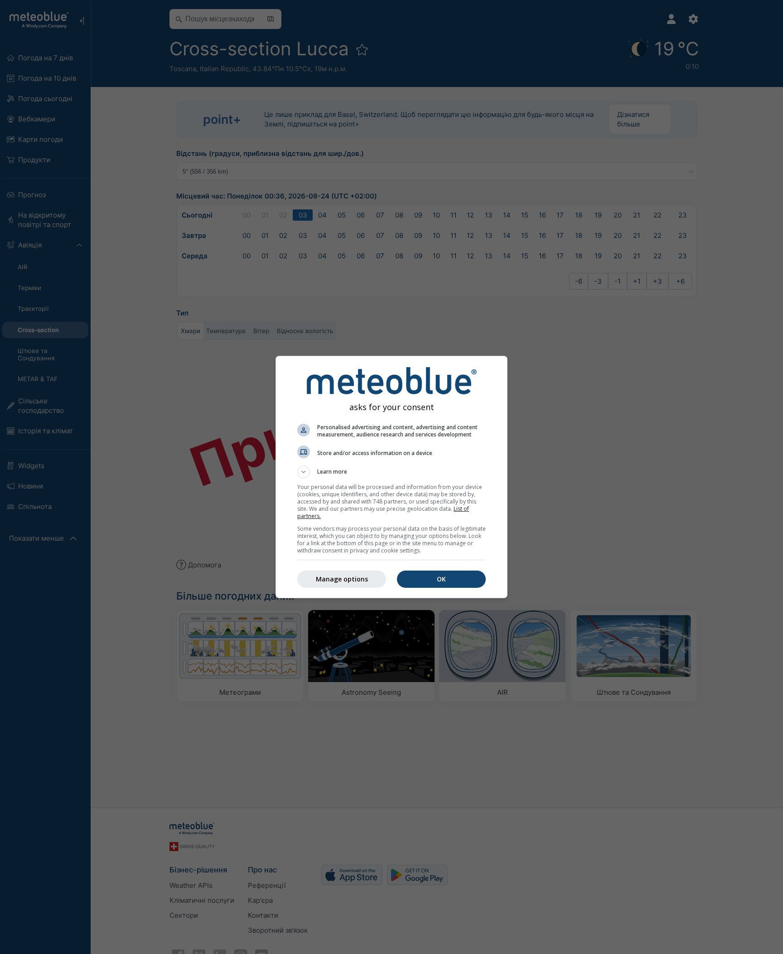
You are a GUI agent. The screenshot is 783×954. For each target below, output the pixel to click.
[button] (391, 471)
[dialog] (392, 477)
